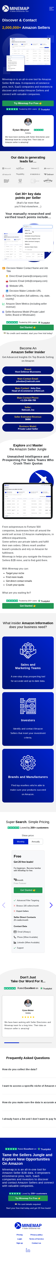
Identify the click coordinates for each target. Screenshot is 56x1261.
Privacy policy (36, 1235)
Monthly (20, 841)
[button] (52, 905)
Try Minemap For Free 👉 (28, 103)
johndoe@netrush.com (28, 381)
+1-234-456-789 (28, 400)
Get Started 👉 (28, 327)
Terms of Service (36, 1239)
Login (19, 1239)
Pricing (20, 1235)
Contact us (36, 1243)
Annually (36, 841)
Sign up (19, 1243)
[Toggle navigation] (51, 8)
